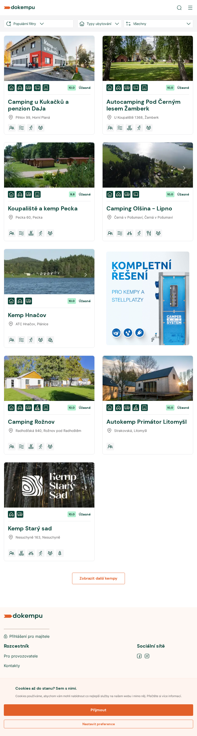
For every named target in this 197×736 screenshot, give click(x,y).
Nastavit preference (98, 724)
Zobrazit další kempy (98, 578)
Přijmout (98, 709)
